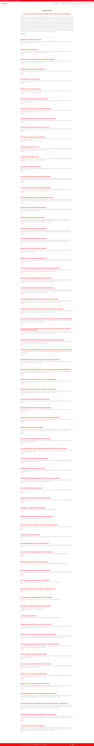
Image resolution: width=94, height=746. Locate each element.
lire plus (22, 43)
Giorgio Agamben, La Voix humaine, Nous (30, 79)
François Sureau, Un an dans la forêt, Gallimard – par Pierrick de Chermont (38, 634)
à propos (57, 3)
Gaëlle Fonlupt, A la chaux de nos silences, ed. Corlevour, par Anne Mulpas (38, 379)
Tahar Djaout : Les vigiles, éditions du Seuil (31, 166)
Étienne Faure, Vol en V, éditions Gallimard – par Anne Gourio (35, 683)
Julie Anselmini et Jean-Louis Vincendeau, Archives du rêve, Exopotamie (38, 59)
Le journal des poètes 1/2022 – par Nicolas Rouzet (32, 726)
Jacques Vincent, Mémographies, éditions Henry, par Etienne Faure (36, 278)
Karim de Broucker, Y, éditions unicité (29, 49)
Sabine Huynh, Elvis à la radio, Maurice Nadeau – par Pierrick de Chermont (38, 589)
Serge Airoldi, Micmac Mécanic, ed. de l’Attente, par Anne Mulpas (36, 407)
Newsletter (76, 0)
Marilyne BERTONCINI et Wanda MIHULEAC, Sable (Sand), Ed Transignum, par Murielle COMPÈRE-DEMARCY (46, 369)
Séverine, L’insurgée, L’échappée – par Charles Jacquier (34, 654)
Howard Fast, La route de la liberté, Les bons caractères (34, 228)
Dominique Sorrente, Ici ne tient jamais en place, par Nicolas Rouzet (37, 516)
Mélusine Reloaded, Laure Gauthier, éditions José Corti (33, 238)
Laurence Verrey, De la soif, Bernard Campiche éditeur (33, 207)
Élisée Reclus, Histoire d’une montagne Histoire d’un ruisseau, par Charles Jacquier (40, 478)
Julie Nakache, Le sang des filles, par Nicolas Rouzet (33, 508)
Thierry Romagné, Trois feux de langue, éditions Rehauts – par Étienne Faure (39, 714)
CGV (40, 744)
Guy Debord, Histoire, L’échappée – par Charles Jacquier (34, 673)
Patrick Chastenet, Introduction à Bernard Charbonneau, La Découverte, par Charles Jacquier (42, 340)
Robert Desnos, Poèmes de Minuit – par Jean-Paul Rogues (34, 562)
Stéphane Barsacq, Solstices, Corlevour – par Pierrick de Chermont (36, 624)
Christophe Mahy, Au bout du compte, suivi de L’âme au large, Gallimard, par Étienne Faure (42, 309)
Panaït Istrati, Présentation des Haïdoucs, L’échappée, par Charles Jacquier (38, 389)
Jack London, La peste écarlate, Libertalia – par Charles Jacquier (36, 664)
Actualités (90, 3)
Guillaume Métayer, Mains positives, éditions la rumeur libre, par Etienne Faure (39, 299)
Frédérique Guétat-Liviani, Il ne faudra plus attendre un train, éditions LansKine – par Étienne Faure (44, 703)
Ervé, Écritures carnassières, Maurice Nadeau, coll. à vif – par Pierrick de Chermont (40, 644)
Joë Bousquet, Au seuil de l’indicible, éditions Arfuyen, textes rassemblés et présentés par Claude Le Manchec (47, 349)
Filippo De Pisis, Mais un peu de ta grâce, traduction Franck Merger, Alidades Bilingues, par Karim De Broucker (46, 319)
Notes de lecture (80, 3)
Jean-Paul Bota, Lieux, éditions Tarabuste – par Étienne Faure (35, 580)
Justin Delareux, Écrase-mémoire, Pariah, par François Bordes (35, 399)
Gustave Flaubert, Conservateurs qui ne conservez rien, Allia (35, 127)
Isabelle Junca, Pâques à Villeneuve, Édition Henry (33, 69)
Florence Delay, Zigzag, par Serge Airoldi (30, 535)
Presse (83, 0)
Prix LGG (86, 3)
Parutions (70, 3)
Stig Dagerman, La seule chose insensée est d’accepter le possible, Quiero (38, 118)
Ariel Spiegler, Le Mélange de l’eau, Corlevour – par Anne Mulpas (36, 606)
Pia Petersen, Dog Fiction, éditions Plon (30, 147)
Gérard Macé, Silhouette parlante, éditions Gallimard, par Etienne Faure (38, 288)
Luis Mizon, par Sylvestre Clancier (28, 616)
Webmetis (45, 744)
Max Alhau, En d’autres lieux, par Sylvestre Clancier (33, 468)
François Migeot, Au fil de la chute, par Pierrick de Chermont (35, 543)
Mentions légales (36, 744)
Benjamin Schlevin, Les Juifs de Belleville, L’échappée (33, 248)
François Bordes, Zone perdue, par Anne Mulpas (32, 427)
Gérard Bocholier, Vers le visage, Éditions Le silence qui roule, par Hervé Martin (39, 525)
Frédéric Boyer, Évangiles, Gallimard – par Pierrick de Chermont (35, 570)
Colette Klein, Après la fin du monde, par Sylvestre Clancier (34, 458)
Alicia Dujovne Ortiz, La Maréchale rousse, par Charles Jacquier (35, 438)
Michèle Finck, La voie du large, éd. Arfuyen (31, 89)
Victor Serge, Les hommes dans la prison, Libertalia (33, 137)
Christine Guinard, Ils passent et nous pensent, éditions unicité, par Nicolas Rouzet (40, 359)
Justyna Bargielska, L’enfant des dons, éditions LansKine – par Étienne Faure (39, 693)
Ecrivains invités (64, 3)
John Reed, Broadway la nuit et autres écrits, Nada (32, 217)
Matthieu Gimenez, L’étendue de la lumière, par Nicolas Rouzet (36, 498)
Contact (80, 0)
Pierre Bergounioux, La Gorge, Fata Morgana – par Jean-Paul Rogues (36, 597)
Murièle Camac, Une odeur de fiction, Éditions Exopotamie (34, 99)
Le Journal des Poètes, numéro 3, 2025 (30, 157)
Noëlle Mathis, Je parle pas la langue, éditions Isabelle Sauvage (36, 108)
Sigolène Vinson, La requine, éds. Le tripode (31, 39)
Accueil (53, 3)
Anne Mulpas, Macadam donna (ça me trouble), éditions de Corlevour (37, 197)
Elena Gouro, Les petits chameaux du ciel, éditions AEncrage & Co (36, 187)
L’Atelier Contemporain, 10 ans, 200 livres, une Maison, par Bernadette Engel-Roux (40, 417)
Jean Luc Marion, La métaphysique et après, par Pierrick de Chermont (37, 552)
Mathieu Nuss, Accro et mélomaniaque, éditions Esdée (33, 258)
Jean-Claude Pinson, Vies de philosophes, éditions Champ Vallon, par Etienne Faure (40, 268)
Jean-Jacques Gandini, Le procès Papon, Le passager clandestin (35, 176)
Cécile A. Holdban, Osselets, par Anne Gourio (31, 488)
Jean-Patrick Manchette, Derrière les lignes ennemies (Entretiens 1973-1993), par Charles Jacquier (44, 448)
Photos (86, 0)
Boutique (74, 3)
